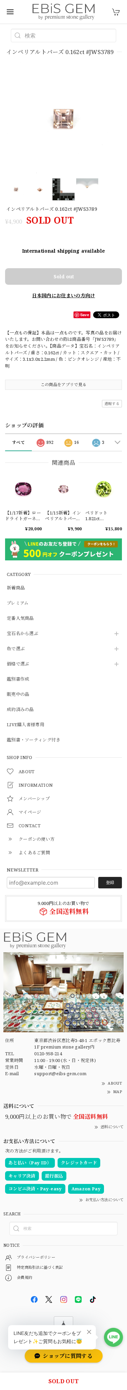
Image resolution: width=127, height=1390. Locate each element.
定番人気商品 (20, 618)
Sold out (64, 276)
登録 (110, 882)
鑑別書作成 (18, 679)
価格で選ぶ (18, 664)
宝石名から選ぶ (22, 633)
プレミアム (18, 603)
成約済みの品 (20, 709)
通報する (112, 403)
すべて (18, 442)
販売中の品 (18, 694)
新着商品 (16, 588)
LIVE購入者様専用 (25, 725)
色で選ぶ (16, 649)
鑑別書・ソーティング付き (34, 740)
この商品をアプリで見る (63, 384)
